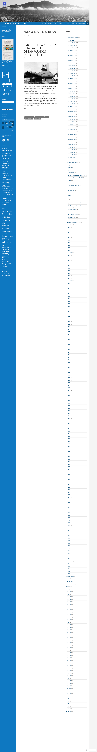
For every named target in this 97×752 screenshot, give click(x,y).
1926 (69, 298)
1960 (69, 395)
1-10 (68, 589)
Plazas (10, 231)
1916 (69, 270)
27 (11, 126)
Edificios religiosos (70, 576)
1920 (69, 283)
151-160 (69, 607)
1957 (69, 385)
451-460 (69, 691)
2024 (69, 573)
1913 (69, 263)
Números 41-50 (71, 129)
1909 (69, 250)
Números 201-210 (72, 70)
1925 (69, 296)
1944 (69, 349)
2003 (69, 515)
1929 (69, 306)
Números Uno (71, 190)
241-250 (69, 632)
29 (2, 128)
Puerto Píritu (37, 118)
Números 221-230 (72, 78)
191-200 (69, 617)
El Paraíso (4, 188)
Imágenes (68, 579)
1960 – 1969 (70, 393)
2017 (69, 553)
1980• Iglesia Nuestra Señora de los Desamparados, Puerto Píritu (40, 50)
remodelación (5, 254)
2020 (69, 563)
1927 (69, 301)
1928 (69, 303)
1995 (69, 492)
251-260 (69, 635)
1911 (69, 258)
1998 (69, 500)
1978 (69, 444)
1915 (69, 268)
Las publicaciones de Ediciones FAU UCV (76, 188)
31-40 (68, 650)
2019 (69, 558)
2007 (69, 525)
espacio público (5, 190)
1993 (69, 487)
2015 (69, 548)
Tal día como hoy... (6, 258)
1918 (69, 275)
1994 (69, 489)
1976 (69, 438)
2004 (69, 517)
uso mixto (5, 261)
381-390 (69, 670)
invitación (8, 201)
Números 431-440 (72, 134)
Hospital (7, 198)
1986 (69, 466)
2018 (69, 556)
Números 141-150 (72, 55)
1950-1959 (69, 365)
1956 (69, 382)
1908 (69, 247)
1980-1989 (28, 42)
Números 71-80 (71, 152)
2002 (69, 512)
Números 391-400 (72, 124)
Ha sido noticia (71, 182)
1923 (69, 291)
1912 (69, 260)
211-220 (69, 624)
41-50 (68, 678)
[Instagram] (7, 140)
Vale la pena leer (72, 217)
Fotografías (69, 581)
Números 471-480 (72, 144)
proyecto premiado (5, 238)
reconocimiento (5, 253)
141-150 (69, 604)
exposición (4, 194)
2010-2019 (69, 533)
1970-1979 (69, 421)
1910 (69, 255)
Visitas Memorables (72, 219)
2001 (69, 510)
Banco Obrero (5, 156)
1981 (69, 454)
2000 (69, 507)
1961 (69, 398)
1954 (69, 377)
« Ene (3, 130)
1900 (69, 227)
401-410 (69, 675)
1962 (69, 400)
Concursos (5, 173)
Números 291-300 (72, 96)
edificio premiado (5, 182)
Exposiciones (6, 192)
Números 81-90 (71, 154)
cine (10, 168)
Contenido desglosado (72, 162)
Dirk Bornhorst (9, 177)
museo (3, 208)
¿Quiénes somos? (58, 23)
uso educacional (5, 259)
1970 (69, 423)
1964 (69, 405)
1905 (69, 240)
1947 (69, 357)
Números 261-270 (72, 88)
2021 (69, 566)
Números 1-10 (71, 40)
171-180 (69, 612)
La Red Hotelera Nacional (73, 185)
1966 (69, 410)
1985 (69, 464)
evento (10, 190)
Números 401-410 (72, 126)
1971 (69, 426)
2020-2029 (69, 561)
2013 (69, 543)
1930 (69, 311)
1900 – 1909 (70, 224)
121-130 (69, 599)
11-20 (68, 594)
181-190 (69, 614)
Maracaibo (4, 207)
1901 (69, 230)
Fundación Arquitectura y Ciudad (14, 23)
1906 (69, 242)
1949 (69, 362)
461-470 (69, 693)
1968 (69, 416)
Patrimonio (4, 230)
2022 (69, 568)
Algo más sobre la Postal (73, 165)
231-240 (69, 629)
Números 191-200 (72, 68)
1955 (69, 380)
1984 (69, 461)
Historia (4, 198)
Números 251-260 (72, 86)
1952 (69, 372)
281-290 (69, 642)
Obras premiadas (70, 584)
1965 (69, 408)
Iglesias (46, 117)
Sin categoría (68, 711)
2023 (69, 571)
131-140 (69, 601)
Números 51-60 (71, 147)
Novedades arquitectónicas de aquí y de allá (77, 198)
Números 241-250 (72, 83)
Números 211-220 (72, 75)
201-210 (69, 619)
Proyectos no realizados (6, 239)
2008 (69, 528)
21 (12, 125)
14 (12, 123)
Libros (4, 204)
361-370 (69, 665)
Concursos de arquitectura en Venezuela (76, 175)
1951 (69, 370)
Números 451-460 (72, 139)
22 (2, 126)
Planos (9, 230)
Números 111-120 (72, 47)
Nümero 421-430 (72, 160)
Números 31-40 (71, 101)
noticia (5, 210)
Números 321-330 (72, 106)
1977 (69, 441)
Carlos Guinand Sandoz (6, 163)
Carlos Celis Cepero (29, 117)
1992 (69, 484)
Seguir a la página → (6, 65)
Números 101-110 (72, 42)
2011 (69, 538)
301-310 (69, 647)
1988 (69, 472)
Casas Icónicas (71, 172)
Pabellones (9, 227)
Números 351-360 (72, 114)
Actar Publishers (4, 148)
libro (8, 202)
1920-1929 (69, 281)
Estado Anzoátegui (39, 117)
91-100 (68, 708)
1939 (69, 334)
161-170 (69, 609)
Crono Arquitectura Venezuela (78, 23)
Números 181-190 (72, 65)
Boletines (5, 159)
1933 (69, 319)
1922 (69, 288)
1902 (69, 232)
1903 (69, 235)
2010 (69, 535)
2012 (69, 540)
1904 (69, 237)
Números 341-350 (72, 111)
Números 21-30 (71, 73)
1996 (69, 494)
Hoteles (11, 198)
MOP (12, 207)
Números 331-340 (72, 109)
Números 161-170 (72, 60)
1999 (69, 502)
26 (9, 126)
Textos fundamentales (73, 214)
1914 (69, 265)
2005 (69, 520)
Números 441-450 (72, 137)
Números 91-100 (71, 157)
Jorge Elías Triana (29, 118)
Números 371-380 (72, 119)
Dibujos (4, 178)
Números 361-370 (72, 116)
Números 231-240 (72, 81)
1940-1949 (69, 337)
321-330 (69, 655)
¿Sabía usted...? (6, 275)
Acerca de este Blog (49, 23)
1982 (69, 456)
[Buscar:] (8, 102)
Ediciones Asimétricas (6, 179)
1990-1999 (69, 477)
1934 (69, 321)
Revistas (10, 255)
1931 (69, 314)
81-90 (68, 706)
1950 (69, 367)
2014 (69, 545)
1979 (69, 446)
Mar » (12, 130)
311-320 (69, 652)
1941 (69, 342)
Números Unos (5, 225)
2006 (69, 522)
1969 (69, 418)
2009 (69, 530)
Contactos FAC (66, 23)
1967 (69, 413)
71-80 (68, 703)
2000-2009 (69, 505)
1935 (69, 324)
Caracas (5, 161)
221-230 (69, 627)
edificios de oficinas (6, 184)
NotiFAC (69, 195)
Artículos (70, 167)
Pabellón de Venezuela (6, 228)
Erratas (69, 180)
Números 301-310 (72, 98)
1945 (69, 352)
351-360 (69, 663)
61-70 (68, 701)
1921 (69, 286)
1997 (69, 497)
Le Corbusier (4, 202)
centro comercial (5, 168)
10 (6, 123)
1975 (69, 436)
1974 (69, 433)
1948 (69, 359)
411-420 (69, 680)
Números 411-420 (72, 132)
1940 (69, 339)
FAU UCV (10, 194)
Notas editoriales (71, 193)
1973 (69, 431)
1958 (69, 387)
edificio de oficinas (6, 180)
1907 (69, 245)
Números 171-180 (72, 63)
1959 (69, 390)
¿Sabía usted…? (71, 170)
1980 (25, 42)
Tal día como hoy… (72, 212)
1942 (69, 344)
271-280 (69, 640)
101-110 (69, 591)
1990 (69, 479)
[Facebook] (4, 140)
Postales (67, 586)
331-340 (69, 657)
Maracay (9, 207)
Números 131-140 (72, 53)
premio (11, 236)
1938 (69, 331)
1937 (69, 329)
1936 (69, 326)
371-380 (69, 668)
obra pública (4, 227)
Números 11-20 (71, 45)
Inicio (42, 23)
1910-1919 (69, 252)
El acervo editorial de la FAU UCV (75, 177)
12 (9, 123)
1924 (69, 293)
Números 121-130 (72, 50)
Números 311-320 (72, 103)
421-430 (69, 683)
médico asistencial (9, 208)
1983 (69, 459)
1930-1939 (69, 309)
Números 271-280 (72, 91)
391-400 (69, 673)
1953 (69, 375)
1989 (69, 474)
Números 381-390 (72, 121)
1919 (69, 278)
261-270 (69, 637)
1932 (69, 316)
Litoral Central (9, 204)
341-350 (69, 660)
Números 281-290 (72, 93)
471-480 (69, 696)
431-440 (69, 685)
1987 (69, 469)
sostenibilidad (5, 256)
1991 (69, 482)
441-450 (69, 688)
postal (4, 233)
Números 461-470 (72, 142)
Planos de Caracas (72, 209)
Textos (67, 714)
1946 (69, 354)
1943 (69, 347)
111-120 (69, 596)
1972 (69, 428)
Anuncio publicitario (6, 155)
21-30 (68, 622)
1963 (69, 403)
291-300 (69, 645)
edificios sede (6, 186)
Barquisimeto (10, 156)
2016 (69, 550)
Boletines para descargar (72, 37)
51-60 (68, 698)
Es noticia (9, 188)
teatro (12, 257)
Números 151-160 (72, 58)
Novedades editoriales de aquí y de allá (76, 202)
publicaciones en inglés (7, 247)
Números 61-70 (71, 149)
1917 (69, 273)
